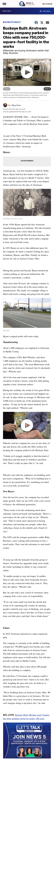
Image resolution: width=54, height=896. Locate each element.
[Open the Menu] (4, 4)
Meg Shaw (16, 105)
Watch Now (46, 4)
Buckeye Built (12, 22)
